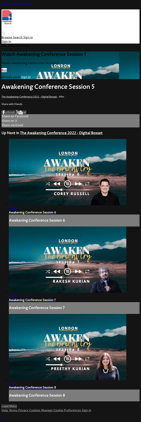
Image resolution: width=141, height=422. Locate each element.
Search (18, 37)
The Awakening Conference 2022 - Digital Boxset (29, 96)
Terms (13, 410)
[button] (3, 33)
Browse (7, 37)
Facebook (8, 112)
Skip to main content (16, 3)
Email (22, 112)
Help (5, 410)
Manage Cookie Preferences (61, 410)
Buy (4, 70)
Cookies (35, 410)
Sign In (6, 41)
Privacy (23, 410)
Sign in (28, 37)
